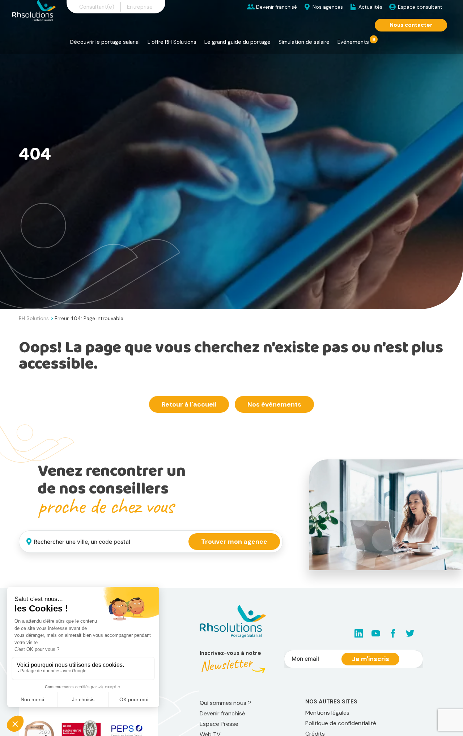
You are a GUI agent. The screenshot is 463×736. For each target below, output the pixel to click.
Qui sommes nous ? (225, 703)
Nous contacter (411, 25)
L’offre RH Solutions (172, 42)
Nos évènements (274, 404)
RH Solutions (34, 318)
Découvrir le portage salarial (105, 42)
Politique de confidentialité (340, 723)
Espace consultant (420, 7)
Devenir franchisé (276, 7)
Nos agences (328, 7)
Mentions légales (327, 712)
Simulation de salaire (304, 42)
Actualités (370, 7)
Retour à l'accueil (189, 404)
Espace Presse (219, 724)
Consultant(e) (96, 6)
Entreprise (140, 6)
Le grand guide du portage (237, 42)
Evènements (353, 42)
